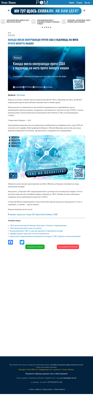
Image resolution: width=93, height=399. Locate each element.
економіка (13, 214)
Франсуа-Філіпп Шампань (44, 214)
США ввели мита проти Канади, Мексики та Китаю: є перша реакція (38, 225)
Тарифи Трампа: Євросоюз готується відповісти (29, 233)
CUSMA (55, 214)
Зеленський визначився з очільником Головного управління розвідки (48, 22)
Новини (71, 2)
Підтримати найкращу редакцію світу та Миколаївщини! (46, 374)
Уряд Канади (21, 95)
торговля (19, 214)
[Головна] (42, 2)
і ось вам (66, 378)
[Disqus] (46, 276)
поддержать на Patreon (68, 247)
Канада (28, 214)
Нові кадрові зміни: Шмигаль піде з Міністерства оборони (18, 21)
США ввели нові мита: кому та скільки (26, 228)
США (33, 214)
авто (24, 214)
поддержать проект (35, 247)
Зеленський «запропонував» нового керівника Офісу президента (78, 21)
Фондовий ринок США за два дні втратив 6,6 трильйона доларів (36, 231)
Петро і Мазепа (8, 2)
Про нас (87, 2)
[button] (42, 27)
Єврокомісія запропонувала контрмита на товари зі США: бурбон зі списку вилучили (45, 236)
